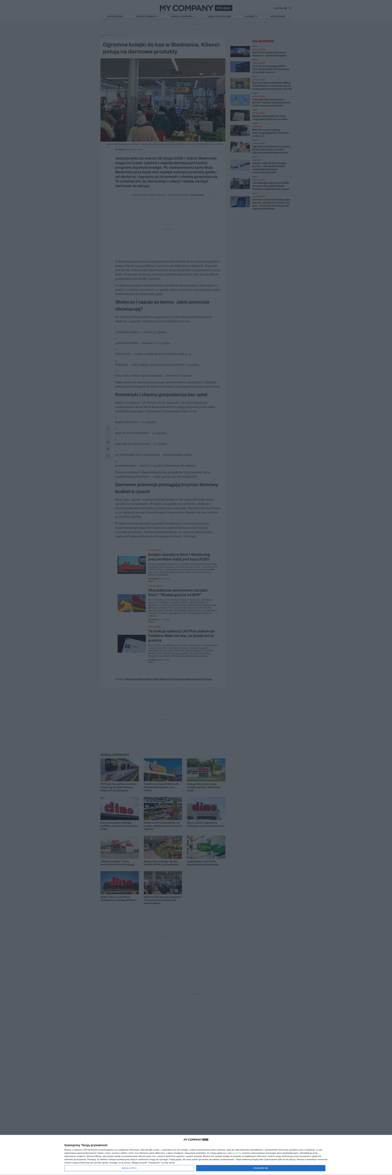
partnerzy (236, 1153)
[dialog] (196, 1155)
